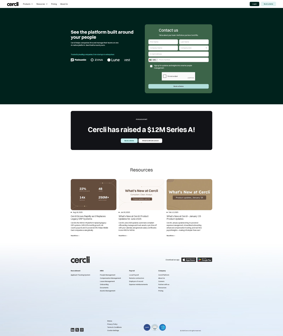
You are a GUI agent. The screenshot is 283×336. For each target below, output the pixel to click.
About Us (64, 4)
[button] (28, 4)
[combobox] (153, 60)
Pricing (54, 4)
